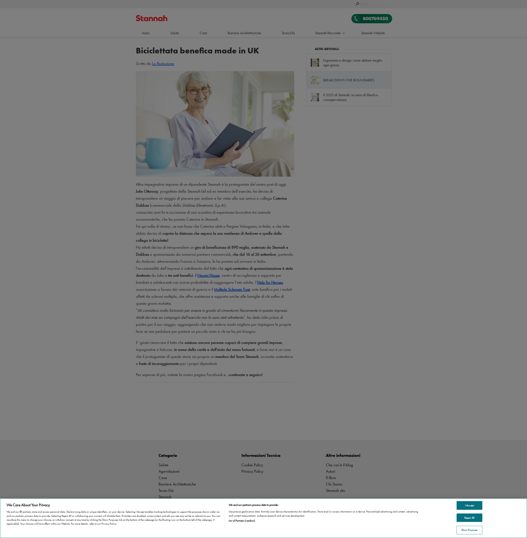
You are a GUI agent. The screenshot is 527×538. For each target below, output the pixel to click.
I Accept (469, 505)
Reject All (469, 517)
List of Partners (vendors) (242, 520)
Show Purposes (469, 530)
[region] (263, 518)
